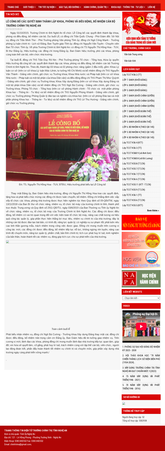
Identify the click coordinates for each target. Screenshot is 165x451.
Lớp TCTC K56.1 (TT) (132, 195)
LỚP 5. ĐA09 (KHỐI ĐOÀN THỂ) (136, 121)
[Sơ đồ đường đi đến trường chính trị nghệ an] (123, 403)
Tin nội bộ (12, 14)
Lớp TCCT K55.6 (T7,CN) (133, 200)
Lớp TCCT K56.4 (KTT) (132, 142)
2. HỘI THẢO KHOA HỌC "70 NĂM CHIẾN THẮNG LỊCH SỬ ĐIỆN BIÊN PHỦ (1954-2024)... (141, 359)
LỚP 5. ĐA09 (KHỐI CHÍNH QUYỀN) (138, 106)
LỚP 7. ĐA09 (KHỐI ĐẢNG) (134, 79)
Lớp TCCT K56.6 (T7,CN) (133, 179)
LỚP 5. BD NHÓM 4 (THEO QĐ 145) (138, 132)
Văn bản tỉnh (130, 60)
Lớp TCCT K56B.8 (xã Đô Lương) (137, 158)
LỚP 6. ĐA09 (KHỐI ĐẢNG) (134, 85)
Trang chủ (13, 7)
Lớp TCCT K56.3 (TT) (132, 147)
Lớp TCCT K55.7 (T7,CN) (133, 168)
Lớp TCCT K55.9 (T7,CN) (133, 189)
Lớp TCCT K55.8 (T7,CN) (133, 163)
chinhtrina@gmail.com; (21, 444)
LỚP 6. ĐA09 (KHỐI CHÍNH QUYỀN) (138, 100)
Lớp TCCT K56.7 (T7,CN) (133, 174)
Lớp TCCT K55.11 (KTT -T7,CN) (136, 184)
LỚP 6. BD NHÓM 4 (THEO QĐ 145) (138, 126)
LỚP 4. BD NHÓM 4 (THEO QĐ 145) (138, 137)
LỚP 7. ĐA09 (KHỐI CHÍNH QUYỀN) (138, 95)
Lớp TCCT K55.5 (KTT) (132, 205)
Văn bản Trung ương (133, 54)
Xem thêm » (153, 210)
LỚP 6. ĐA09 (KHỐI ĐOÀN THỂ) (136, 116)
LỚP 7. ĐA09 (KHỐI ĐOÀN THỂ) (136, 111)
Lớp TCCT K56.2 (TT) (132, 74)
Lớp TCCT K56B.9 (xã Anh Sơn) (136, 153)
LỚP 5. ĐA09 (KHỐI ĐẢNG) (134, 90)
